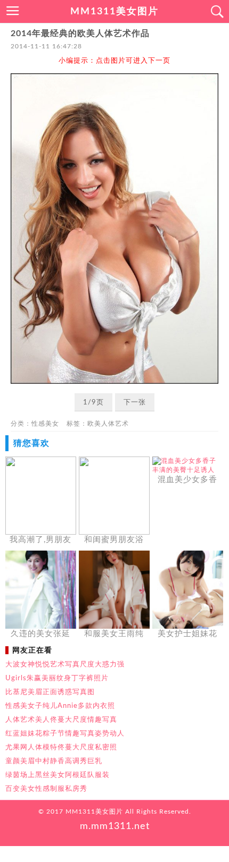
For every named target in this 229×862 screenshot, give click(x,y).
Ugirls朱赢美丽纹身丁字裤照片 (57, 678)
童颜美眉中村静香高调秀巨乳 (53, 761)
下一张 (135, 402)
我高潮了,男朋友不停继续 (40, 540)
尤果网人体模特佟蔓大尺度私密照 (61, 747)
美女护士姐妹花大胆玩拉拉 (187, 634)
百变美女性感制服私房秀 (46, 788)
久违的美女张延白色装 (40, 634)
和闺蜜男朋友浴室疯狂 (114, 540)
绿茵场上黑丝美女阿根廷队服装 (57, 775)
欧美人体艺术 (108, 423)
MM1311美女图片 (114, 11)
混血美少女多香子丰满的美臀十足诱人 (187, 480)
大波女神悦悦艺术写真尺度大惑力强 (65, 664)
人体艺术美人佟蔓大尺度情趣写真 (61, 719)
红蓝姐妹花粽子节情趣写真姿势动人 (65, 733)
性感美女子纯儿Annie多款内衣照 (60, 706)
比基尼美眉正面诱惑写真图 (50, 692)
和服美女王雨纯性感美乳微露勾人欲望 (114, 634)
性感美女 (45, 423)
